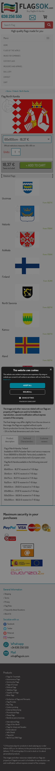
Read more (7, 380)
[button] (27, 397)
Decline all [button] (27, 392)
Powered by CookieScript (27, 401)
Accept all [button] (27, 385)
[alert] (27, 385)
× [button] (51, 370)
